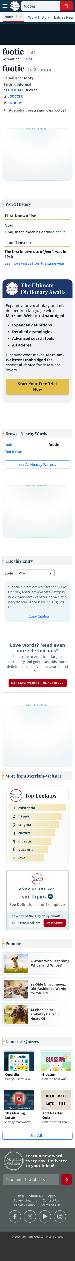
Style (9, 573)
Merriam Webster (13, 1160)
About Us (36, 1195)
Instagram (60, 1216)
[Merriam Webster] (37, 879)
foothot (11, 444)
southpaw (34, 896)
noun (45, 69)
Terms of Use (50, 1205)
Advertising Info (26, 1200)
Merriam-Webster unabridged (37, 683)
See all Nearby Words (36, 464)
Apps (52, 1195)
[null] (50, 896)
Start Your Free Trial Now (37, 386)
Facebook (15, 1216)
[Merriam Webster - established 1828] (15, 6)
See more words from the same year (34, 263)
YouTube (45, 1216)
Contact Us (51, 1200)
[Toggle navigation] (5, 6)
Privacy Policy (25, 1205)
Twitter (30, 1216)
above (60, 232)
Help (21, 1195)
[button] (13, 17)
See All (36, 1135)
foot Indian (13, 451)
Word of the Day (37, 889)
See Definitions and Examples (36, 904)
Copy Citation (39, 616)
